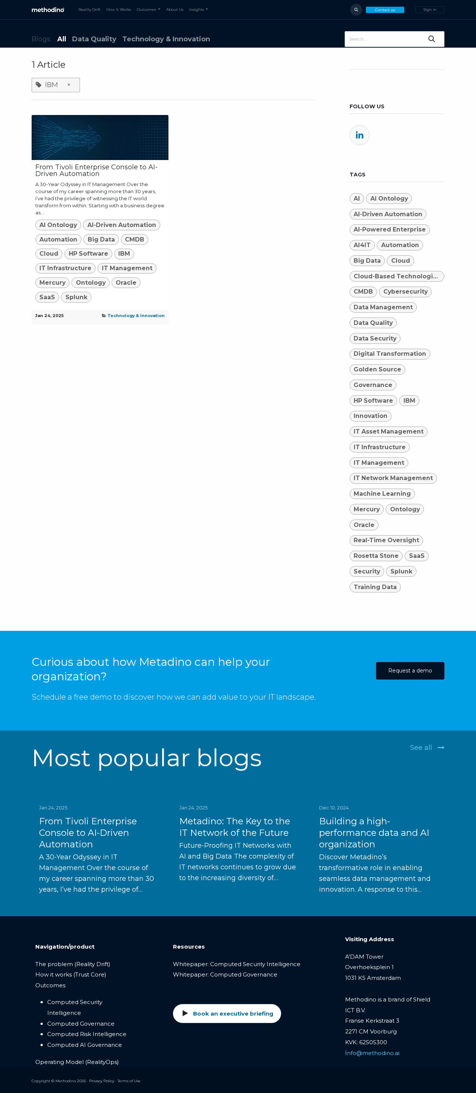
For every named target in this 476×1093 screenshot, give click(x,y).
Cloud (48, 253)
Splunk (76, 297)
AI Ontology (58, 224)
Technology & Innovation (136, 315)
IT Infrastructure (65, 268)
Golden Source (377, 369)
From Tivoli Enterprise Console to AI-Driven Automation (96, 170)
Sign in (430, 9)
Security (367, 571)
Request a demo (410, 670)
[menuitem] (89, 10)
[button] (356, 10)
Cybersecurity (405, 291)
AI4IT (362, 245)
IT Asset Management (389, 431)
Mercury (52, 282)
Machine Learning (382, 493)
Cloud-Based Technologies (397, 276)
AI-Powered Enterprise (390, 229)
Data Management (383, 307)
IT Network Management (393, 478)
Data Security (375, 338)
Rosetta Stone (376, 555)
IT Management (127, 268)
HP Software (88, 253)
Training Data (375, 587)
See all (422, 748)
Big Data (101, 239)
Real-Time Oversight (386, 540)
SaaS (47, 297)
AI (357, 198)
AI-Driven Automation (121, 224)
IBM (124, 253)
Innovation (370, 415)
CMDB (134, 239)
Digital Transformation (390, 353)
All (61, 39)
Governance (373, 385)
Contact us (385, 9)
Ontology (91, 282)
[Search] (431, 39)
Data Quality (373, 322)
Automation (58, 239)
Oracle (126, 282)
